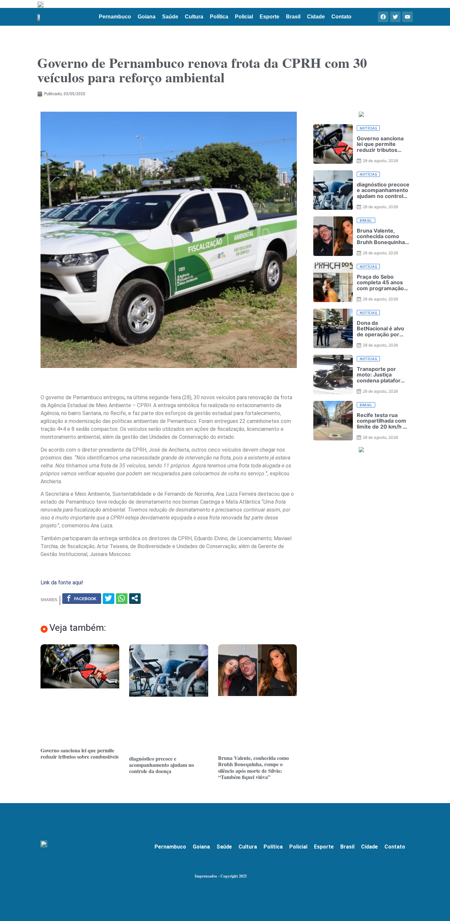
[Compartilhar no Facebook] (81, 598)
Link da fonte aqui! (62, 582)
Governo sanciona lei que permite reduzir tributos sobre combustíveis (80, 753)
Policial (244, 16)
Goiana (146, 16)
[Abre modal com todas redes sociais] (135, 598)
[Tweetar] (108, 598)
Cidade (316, 16)
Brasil (293, 16)
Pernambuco (115, 16)
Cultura (194, 16)
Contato (341, 16)
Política (219, 16)
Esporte (269, 16)
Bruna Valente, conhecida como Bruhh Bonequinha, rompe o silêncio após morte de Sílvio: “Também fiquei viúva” (253, 767)
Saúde (170, 16)
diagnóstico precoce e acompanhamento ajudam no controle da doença (161, 765)
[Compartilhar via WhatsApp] (121, 598)
